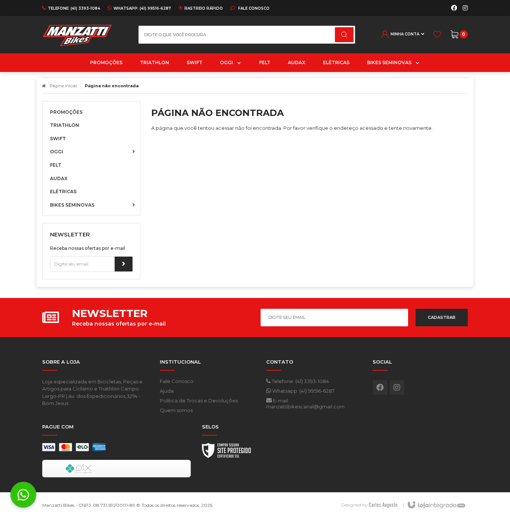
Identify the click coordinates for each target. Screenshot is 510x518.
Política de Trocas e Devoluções (199, 401)
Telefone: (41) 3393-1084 (300, 381)
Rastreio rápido (203, 8)
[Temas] (383, 505)
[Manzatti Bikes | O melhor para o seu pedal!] (84, 35)
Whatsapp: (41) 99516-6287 (303, 391)
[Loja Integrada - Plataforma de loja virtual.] (436, 505)
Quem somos (176, 410)
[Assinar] (124, 264)
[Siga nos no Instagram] (465, 8)
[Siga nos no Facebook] (454, 8)
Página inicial (63, 85)
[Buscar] (344, 34)
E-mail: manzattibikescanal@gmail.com (305, 403)
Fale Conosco (253, 8)
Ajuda (167, 391)
